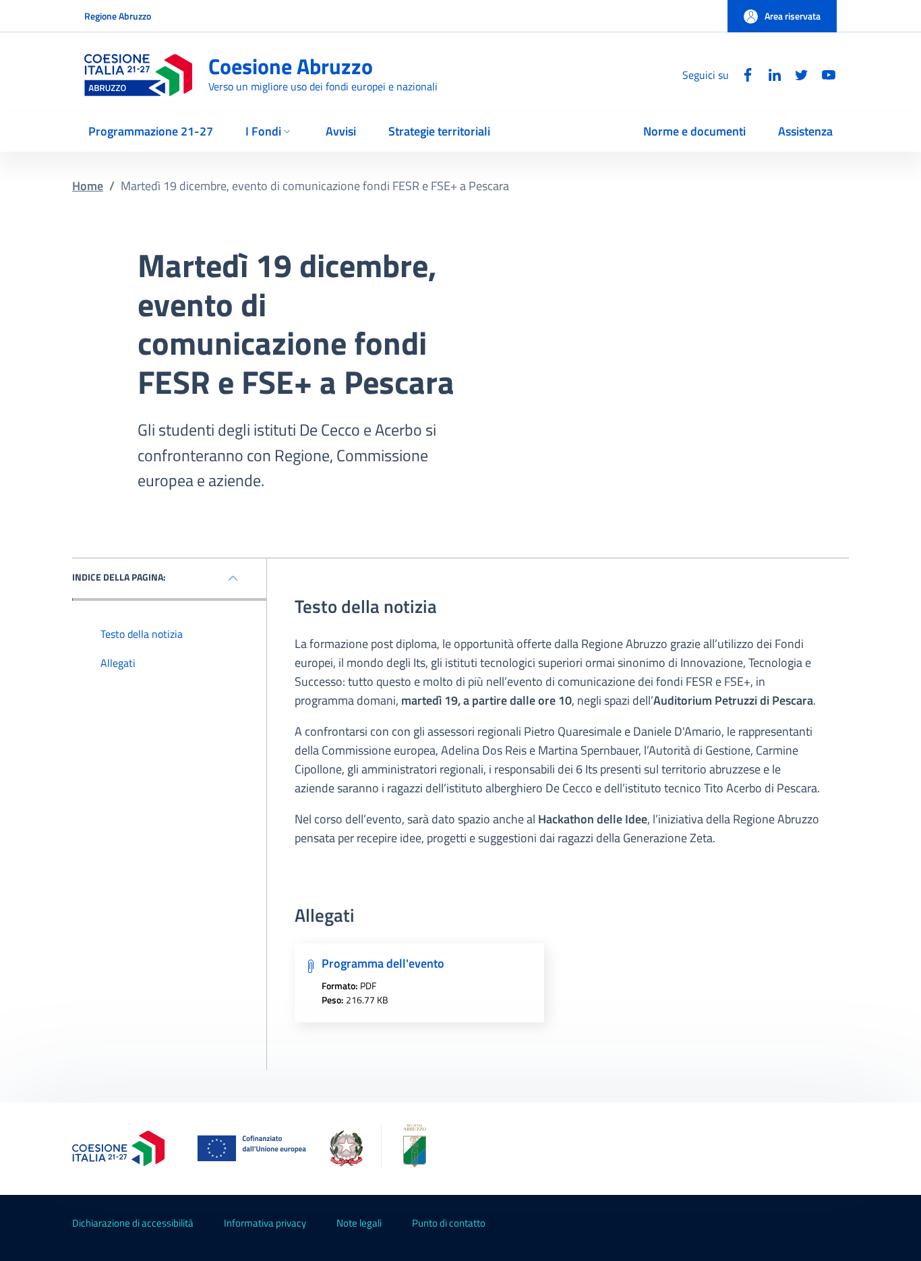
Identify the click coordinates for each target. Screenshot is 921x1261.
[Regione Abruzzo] (402, 1149)
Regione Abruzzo (117, 16)
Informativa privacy (265, 1223)
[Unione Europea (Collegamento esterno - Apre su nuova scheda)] (256, 1148)
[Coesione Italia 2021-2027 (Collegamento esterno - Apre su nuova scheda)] (118, 1148)
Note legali (359, 1223)
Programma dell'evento (383, 963)
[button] (782, 16)
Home (87, 186)
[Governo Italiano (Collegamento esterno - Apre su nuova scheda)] (346, 1148)
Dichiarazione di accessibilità (133, 1223)
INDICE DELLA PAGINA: (119, 577)
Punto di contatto (448, 1223)
